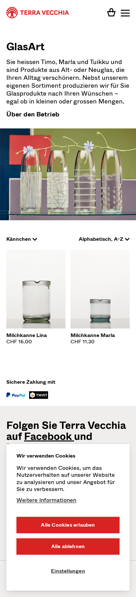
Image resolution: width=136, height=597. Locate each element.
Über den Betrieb (32, 114)
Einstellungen (68, 571)
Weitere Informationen (46, 500)
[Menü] (125, 12)
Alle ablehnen (68, 546)
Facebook (49, 436)
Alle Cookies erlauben (68, 525)
